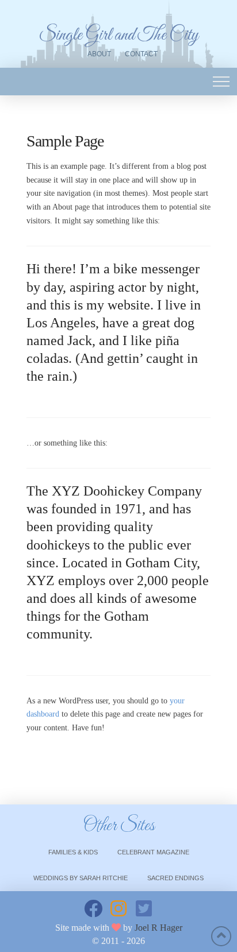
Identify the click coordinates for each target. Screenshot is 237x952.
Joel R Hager (158, 927)
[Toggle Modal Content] (221, 81)
